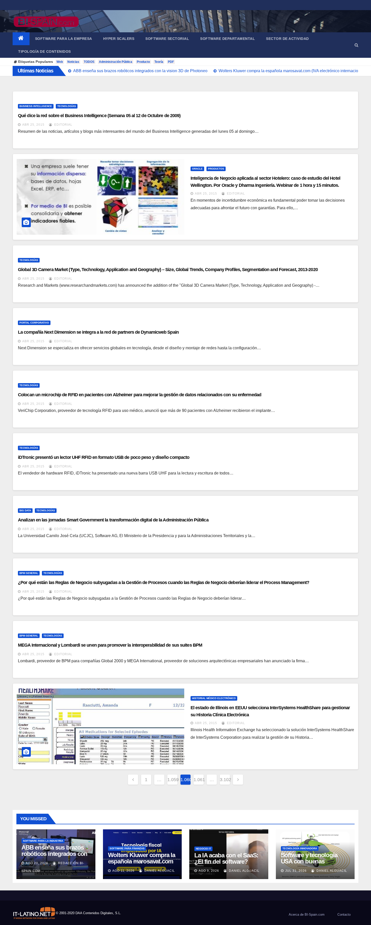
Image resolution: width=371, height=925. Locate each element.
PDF (171, 62)
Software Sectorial (167, 39)
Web (60, 62)
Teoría (158, 62)
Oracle (197, 168)
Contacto (344, 914)
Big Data (25, 510)
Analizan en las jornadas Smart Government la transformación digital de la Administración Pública (113, 519)
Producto (143, 62)
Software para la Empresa (63, 39)
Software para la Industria (43, 840)
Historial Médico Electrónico (214, 698)
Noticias (73, 62)
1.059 (172, 779)
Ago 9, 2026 (209, 871)
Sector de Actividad (287, 39)
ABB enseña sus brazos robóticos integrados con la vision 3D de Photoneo (54, 853)
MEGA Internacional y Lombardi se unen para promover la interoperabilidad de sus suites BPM (110, 645)
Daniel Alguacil (159, 871)
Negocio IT (203, 848)
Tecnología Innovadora (299, 848)
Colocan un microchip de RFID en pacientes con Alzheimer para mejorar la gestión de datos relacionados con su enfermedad (139, 394)
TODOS (89, 62)
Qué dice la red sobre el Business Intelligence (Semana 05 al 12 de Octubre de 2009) (99, 115)
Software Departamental (227, 39)
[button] (356, 45)
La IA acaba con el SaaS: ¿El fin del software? (226, 858)
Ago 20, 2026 (37, 863)
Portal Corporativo (34, 322)
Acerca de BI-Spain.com (307, 914)
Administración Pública (115, 62)
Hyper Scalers (119, 39)
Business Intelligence (35, 106)
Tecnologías (66, 106)
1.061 (199, 779)
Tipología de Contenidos (44, 51)
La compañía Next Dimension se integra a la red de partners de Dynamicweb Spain (98, 332)
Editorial (62, 124)
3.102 (225, 779)
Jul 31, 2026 (296, 871)
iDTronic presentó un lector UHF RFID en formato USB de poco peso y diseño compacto (103, 457)
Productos (216, 168)
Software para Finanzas (127, 848)
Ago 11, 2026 (123, 871)
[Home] (21, 38)
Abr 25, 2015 (33, 124)
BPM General (28, 573)
